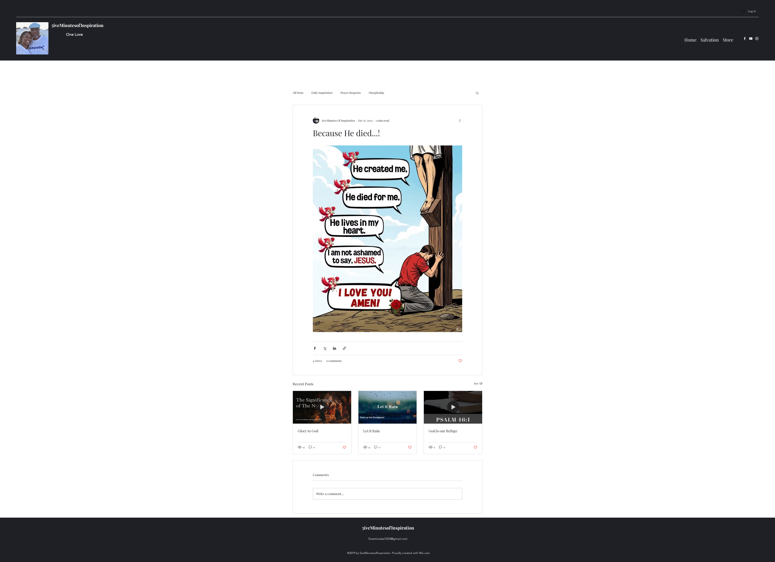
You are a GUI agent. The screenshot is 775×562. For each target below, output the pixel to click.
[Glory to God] (322, 407)
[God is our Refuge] (453, 407)
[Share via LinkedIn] (334, 348)
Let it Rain (371, 430)
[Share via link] (344, 348)
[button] (477, 92)
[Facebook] (745, 39)
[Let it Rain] (387, 407)
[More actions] (459, 120)
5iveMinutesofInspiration (77, 25)
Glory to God (308, 430)
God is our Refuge (443, 430)
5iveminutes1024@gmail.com (387, 539)
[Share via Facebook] (315, 348)
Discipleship (376, 93)
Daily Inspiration (321, 93)
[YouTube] (751, 39)
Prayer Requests (350, 93)
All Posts (298, 93)
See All (478, 383)
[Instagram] (757, 39)
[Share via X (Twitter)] (325, 348)
